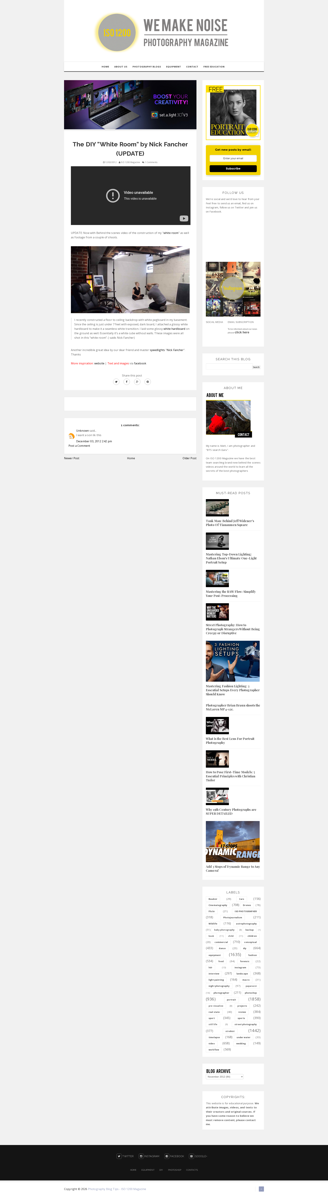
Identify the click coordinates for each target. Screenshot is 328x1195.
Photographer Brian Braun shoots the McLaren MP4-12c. (233, 707)
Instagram (151, 1156)
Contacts (192, 1170)
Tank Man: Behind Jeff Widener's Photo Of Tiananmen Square (230, 523)
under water (243, 1037)
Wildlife (213, 923)
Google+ (200, 1156)
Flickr (212, 911)
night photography (219, 986)
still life (213, 1024)
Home (131, 458)
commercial (221, 942)
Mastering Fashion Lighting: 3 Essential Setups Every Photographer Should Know (233, 690)
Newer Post (71, 458)
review (242, 1012)
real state (214, 1012)
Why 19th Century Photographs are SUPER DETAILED (231, 812)
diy (244, 948)
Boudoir (213, 899)
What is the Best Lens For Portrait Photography (230, 741)
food (221, 961)
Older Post (189, 458)
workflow (214, 1049)
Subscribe (233, 168)
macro (246, 979)
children (252, 936)
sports (241, 1018)
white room (171, 233)
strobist (230, 1031)
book (211, 936)
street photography (246, 1024)
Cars (241, 899)
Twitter (128, 1156)
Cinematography (218, 905)
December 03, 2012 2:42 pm (94, 441)
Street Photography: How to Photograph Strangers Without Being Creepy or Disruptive (233, 629)
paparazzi (251, 986)
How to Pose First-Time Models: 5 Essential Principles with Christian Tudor (230, 776)
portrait (231, 999)
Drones (247, 905)
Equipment (147, 1170)
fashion (252, 955)
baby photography (224, 929)
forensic (244, 961)
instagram (240, 967)
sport (212, 1018)
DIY (161, 1170)
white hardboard (174, 329)
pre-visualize (216, 1005)
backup (249, 929)
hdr (210, 967)
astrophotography (246, 923)
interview (214, 973)
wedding (241, 1043)
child (231, 936)
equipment (215, 955)
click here (242, 332)
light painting (216, 979)
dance (222, 948)
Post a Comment (79, 446)
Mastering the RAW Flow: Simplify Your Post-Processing (231, 594)
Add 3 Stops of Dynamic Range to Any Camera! (233, 869)
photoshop (251, 992)
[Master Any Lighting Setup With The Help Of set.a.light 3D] (130, 104)
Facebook (176, 1156)
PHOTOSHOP (174, 1170)
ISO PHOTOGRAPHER (246, 911)
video (212, 1043)
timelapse (214, 1037)
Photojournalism (232, 917)
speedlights (158, 350)
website (99, 363)
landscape (242, 973)
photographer (221, 992)
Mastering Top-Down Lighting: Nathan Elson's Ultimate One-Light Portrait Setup (231, 558)
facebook (140, 363)
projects (242, 1005)
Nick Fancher (175, 350)
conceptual (250, 942)
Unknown (82, 431)
